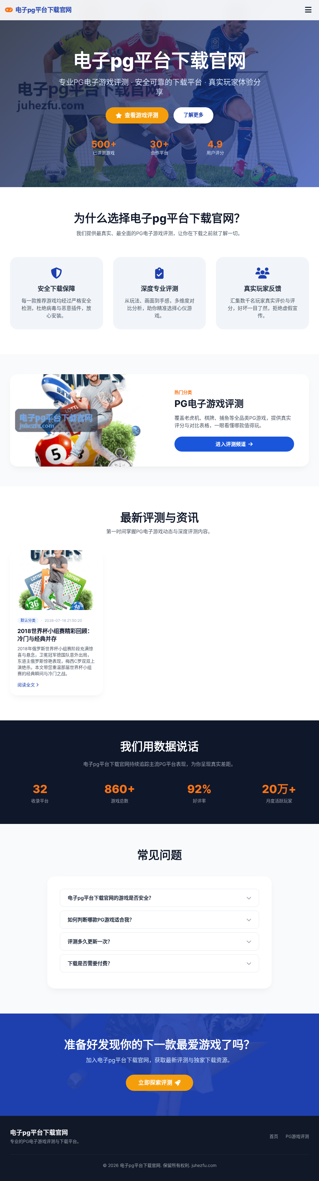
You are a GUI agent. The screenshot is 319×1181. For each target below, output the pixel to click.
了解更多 (193, 115)
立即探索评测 (155, 1082)
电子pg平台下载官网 (39, 1132)
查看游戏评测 (142, 115)
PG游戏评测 (297, 1136)
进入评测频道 (231, 444)
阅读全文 (26, 684)
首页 (273, 1136)
